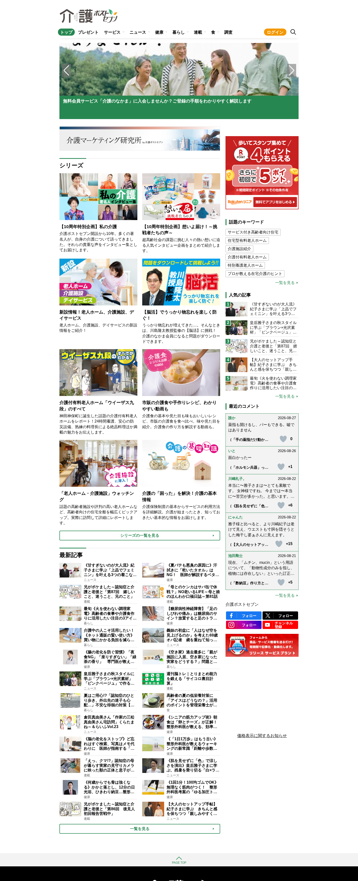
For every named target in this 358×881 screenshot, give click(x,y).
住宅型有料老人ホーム (247, 240)
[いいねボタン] (283, 439)
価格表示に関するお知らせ (262, 735)
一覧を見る (285, 283)
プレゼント (88, 32)
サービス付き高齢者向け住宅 (253, 232)
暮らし (178, 32)
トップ (66, 32)
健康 (159, 32)
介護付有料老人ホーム (247, 257)
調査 (228, 32)
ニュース (138, 32)
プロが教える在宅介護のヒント (255, 274)
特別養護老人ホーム (245, 265)
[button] (291, 70)
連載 (198, 32)
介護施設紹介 (239, 249)
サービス (112, 32)
